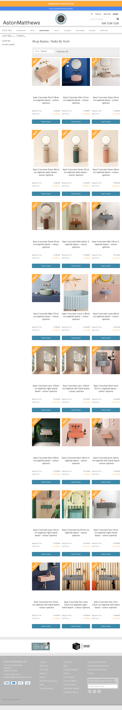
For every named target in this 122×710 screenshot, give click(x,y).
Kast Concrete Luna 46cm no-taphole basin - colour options (106, 316)
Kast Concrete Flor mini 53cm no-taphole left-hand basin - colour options (105, 604)
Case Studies (69, 677)
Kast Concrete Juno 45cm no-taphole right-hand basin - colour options (46, 532)
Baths (32, 30)
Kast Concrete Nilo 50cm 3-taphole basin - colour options (106, 244)
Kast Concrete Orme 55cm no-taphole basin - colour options (46, 244)
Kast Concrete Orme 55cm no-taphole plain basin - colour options (76, 172)
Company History (71, 692)
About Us (44, 665)
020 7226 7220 (110, 23)
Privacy (90, 673)
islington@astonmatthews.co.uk (18, 677)
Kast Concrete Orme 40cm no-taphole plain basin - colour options (46, 172)
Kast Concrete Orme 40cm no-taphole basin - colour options (106, 172)
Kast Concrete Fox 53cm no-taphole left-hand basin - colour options (46, 604)
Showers (67, 30)
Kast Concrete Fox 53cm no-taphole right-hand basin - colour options (106, 532)
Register (107, 14)
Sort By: (37, 51)
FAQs (42, 684)
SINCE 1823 (7, 30)
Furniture (104, 30)
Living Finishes (69, 684)
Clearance (20, 35)
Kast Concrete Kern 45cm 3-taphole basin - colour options (76, 460)
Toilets (56, 30)
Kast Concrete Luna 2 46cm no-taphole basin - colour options (76, 316)
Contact (43, 662)
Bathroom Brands (71, 688)
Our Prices (44, 669)
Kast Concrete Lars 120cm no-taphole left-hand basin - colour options (76, 388)
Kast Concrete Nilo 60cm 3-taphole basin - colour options (76, 244)
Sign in (98, 14)
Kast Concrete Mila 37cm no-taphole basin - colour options (46, 316)
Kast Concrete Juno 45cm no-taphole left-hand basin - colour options (106, 460)
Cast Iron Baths (70, 681)
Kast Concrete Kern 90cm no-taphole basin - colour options (46, 460)
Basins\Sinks (44, 30)
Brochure (67, 662)
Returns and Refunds (96, 662)
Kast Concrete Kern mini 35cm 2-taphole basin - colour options (106, 388)
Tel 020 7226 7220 (11, 674)
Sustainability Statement (98, 665)
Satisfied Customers (48, 681)
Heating (92, 30)
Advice (42, 677)
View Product (46, 122)
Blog (65, 665)
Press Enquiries (46, 688)
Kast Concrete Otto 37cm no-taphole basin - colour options (76, 100)
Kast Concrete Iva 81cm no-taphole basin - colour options (76, 532)
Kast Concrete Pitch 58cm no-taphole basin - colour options (46, 100)
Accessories (6, 35)
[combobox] (102, 19)
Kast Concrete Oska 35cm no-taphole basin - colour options (106, 100)
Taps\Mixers (80, 30)
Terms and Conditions (97, 669)
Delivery (43, 673)
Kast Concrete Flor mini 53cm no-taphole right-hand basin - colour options (76, 604)
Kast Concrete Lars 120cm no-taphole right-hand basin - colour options (46, 388)
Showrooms (21, 30)
